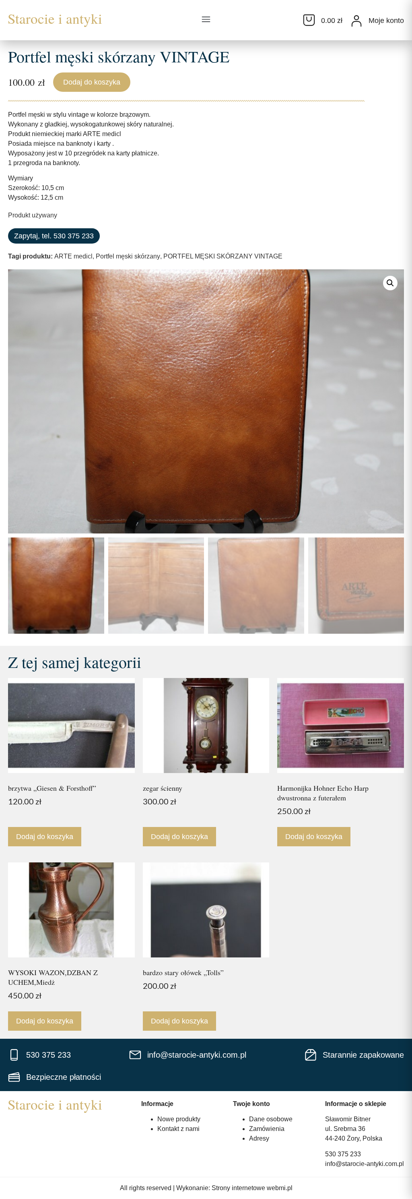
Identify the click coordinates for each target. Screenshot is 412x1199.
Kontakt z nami (178, 1128)
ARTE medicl (73, 256)
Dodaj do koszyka (91, 82)
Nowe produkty (178, 1119)
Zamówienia (266, 1128)
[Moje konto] (356, 21)
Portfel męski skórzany (128, 256)
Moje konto (386, 21)
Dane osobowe (271, 1119)
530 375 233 (343, 1154)
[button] (206, 20)
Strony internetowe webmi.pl (252, 1188)
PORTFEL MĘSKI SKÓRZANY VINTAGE (222, 256)
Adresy (259, 1138)
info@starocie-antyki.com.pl (364, 1163)
